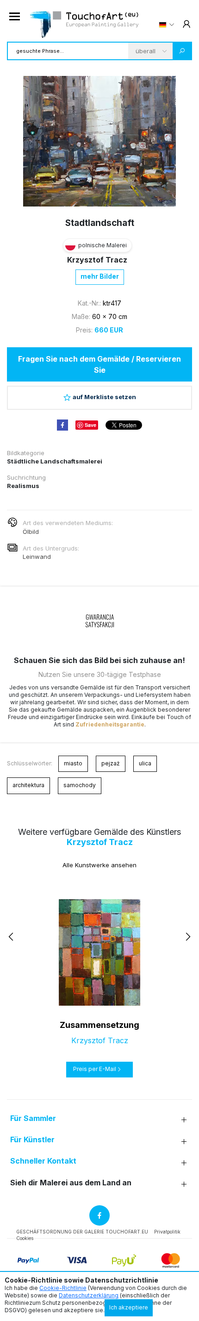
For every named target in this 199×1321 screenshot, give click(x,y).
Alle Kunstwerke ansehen (99, 865)
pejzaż (110, 763)
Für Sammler (33, 1118)
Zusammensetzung (99, 1025)
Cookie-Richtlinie (63, 1287)
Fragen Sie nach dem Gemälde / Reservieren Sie (99, 364)
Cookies (24, 1238)
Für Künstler (32, 1139)
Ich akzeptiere (128, 1307)
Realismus (23, 485)
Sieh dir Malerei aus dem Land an (70, 1182)
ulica (145, 763)
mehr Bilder (100, 276)
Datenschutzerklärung (88, 1295)
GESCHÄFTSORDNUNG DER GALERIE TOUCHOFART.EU (82, 1231)
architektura (28, 785)
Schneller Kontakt (43, 1161)
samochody (79, 785)
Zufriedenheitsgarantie (109, 724)
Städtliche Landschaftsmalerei (54, 461)
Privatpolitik (167, 1231)
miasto (73, 763)
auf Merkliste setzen (104, 397)
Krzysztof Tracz (97, 259)
